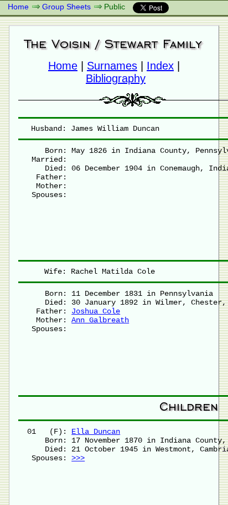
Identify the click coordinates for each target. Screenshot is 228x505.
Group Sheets (66, 6)
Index (160, 66)
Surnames (112, 66)
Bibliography (116, 78)
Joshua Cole (95, 311)
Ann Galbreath (100, 320)
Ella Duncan (95, 431)
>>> (78, 458)
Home (18, 6)
